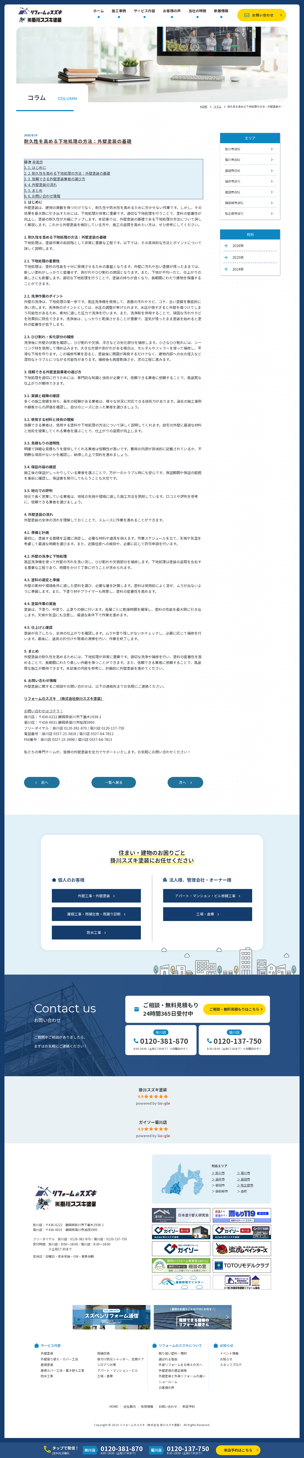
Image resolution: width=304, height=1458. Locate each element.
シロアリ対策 (106, 1364)
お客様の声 (172, 11)
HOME (203, 106)
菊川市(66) (232, 159)
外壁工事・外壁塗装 (94, 895)
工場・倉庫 (205, 914)
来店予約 (188, 1406)
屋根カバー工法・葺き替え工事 (62, 1370)
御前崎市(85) (234, 203)
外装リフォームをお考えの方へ (180, 1364)
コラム (217, 106)
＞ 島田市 (243, 1179)
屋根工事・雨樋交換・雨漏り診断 (94, 914)
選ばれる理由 (168, 1359)
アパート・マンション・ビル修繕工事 (205, 895)
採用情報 (147, 1406)
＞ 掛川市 (218, 1173)
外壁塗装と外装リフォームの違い (182, 1376)
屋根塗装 (47, 1364)
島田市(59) (232, 170)
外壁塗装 (47, 1353)
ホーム (98, 11)
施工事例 (119, 11)
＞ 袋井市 (218, 1179)
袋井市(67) (232, 181)
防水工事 (94, 932)
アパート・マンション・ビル (117, 1370)
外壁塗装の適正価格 (173, 1370)
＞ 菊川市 (243, 1173)
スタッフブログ (231, 1364)
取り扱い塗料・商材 (173, 1353)
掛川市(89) (232, 149)
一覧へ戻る (114, 782)
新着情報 (221, 11)
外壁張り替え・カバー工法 (59, 1359)
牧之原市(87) (234, 213)
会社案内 (129, 1406)
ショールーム (168, 1382)
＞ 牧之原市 (245, 1185)
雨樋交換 (103, 1353)
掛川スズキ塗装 (153, 1089)
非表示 (37, 162)
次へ (182, 782)
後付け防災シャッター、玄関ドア (120, 1359)
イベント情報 (229, 1353)
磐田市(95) (232, 192)
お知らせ (226, 1359)
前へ (44, 782)
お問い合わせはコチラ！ (43, 711)
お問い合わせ (263, 15)
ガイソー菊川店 (153, 1122)
